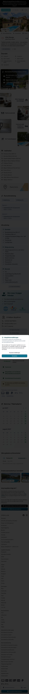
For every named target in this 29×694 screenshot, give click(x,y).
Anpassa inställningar (14, 352)
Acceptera (14, 355)
